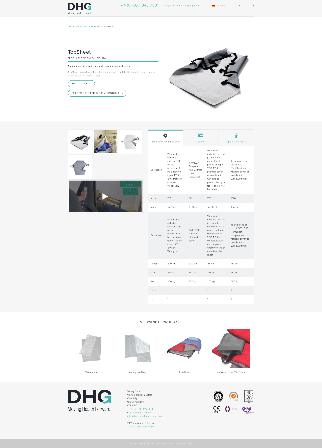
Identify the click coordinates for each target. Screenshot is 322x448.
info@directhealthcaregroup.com (181, 5)
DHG (70, 26)
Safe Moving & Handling (88, 26)
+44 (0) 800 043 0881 (138, 5)
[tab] (165, 138)
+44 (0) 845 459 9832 (142, 412)
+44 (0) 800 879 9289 (142, 426)
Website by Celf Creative (180, 443)
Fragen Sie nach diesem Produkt (95, 93)
